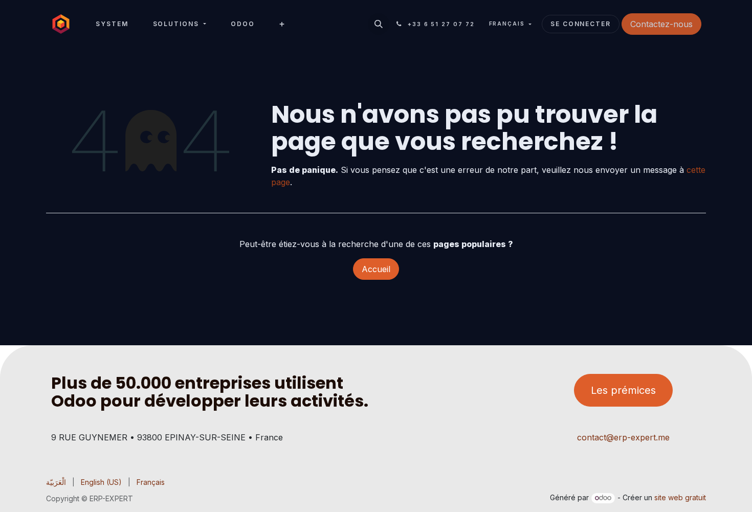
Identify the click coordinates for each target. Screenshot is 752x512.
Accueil (376, 269)
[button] (378, 24)
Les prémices (623, 390)
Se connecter (580, 24)
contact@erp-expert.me (623, 437)
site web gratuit (680, 497)
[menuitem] (112, 24)
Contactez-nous (661, 24)
